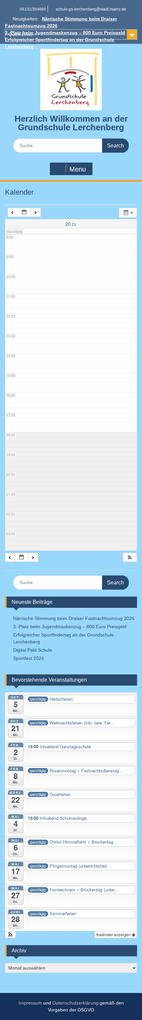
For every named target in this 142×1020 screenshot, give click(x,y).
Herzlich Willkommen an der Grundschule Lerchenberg (71, 123)
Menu (77, 169)
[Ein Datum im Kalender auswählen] (24, 212)
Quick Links (21, 34)
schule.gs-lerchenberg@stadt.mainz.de (91, 9)
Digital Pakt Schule (32, 650)
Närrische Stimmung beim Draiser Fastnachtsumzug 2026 (73, 618)
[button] (129, 557)
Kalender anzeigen (114, 934)
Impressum (30, 1002)
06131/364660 (33, 9)
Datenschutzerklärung (75, 1002)
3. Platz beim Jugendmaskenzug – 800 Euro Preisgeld (69, 626)
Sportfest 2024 (28, 658)
